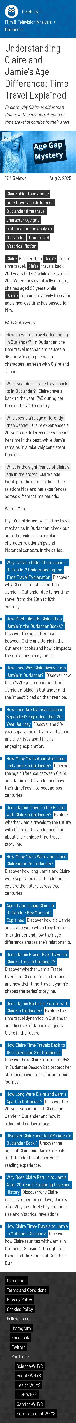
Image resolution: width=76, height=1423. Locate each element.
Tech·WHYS (27, 1394)
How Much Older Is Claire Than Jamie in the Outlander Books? (34, 622)
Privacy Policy (19, 1299)
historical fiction (21, 246)
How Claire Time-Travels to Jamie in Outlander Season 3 (37, 1229)
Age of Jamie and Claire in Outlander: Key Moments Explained (30, 912)
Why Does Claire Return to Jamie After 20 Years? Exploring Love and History (38, 1184)
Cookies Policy (20, 1309)
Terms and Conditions (27, 1290)
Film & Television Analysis (28, 22)
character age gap (23, 220)
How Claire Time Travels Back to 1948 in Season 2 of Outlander (35, 1048)
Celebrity (30, 11)
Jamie (50, 258)
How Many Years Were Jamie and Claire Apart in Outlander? (36, 860)
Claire (11, 258)
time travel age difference (30, 202)
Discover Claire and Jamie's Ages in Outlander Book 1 (38, 1139)
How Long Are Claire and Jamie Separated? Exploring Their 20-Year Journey (34, 716)
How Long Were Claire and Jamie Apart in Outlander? (36, 1097)
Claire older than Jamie (27, 193)
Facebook (20, 1337)
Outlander (14, 29)
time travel (39, 237)
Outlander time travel (26, 211)
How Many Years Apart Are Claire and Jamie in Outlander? (35, 762)
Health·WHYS (29, 1385)
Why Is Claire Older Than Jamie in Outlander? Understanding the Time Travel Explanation (37, 569)
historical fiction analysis (29, 228)
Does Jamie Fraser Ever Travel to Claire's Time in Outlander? (36, 958)
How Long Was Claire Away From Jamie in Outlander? (36, 671)
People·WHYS (29, 1375)
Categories (17, 1280)
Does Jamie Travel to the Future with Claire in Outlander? (35, 811)
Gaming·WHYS (30, 1404)
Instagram (21, 1328)
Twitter (18, 1347)
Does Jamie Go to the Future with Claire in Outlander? (37, 1007)
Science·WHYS (30, 1366)
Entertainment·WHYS (36, 1413)
